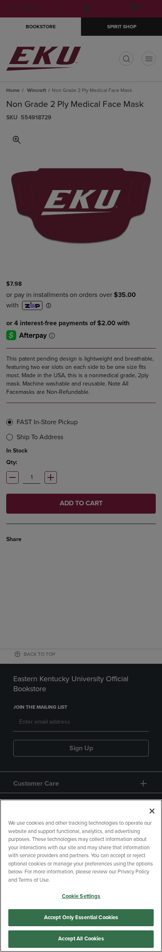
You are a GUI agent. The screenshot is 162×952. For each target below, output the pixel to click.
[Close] (152, 811)
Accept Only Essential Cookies (81, 917)
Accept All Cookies (80, 938)
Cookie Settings (81, 896)
